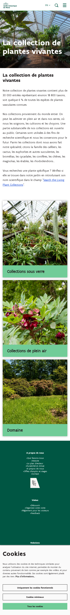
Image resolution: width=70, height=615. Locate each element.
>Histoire (35, 460)
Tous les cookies (35, 606)
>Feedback (35, 513)
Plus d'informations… (25, 576)
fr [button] (47, 5)
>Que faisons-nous (35, 458)
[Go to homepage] (10, 5)
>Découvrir (35, 505)
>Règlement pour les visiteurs (35, 510)
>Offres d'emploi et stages (35, 471)
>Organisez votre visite (35, 507)
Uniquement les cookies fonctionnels (35, 587)
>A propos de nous (35, 468)
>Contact (35, 473)
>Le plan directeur (35, 463)
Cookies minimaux (35, 597)
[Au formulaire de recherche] (56, 5)
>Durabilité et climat (35, 466)
